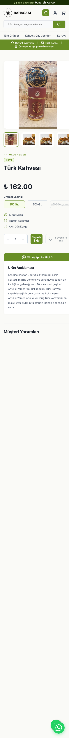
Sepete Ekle (36, 239)
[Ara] (59, 24)
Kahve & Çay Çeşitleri (38, 35)
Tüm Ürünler (11, 35)
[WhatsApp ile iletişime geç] (59, 728)
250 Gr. (14, 204)
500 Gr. (37, 204)
